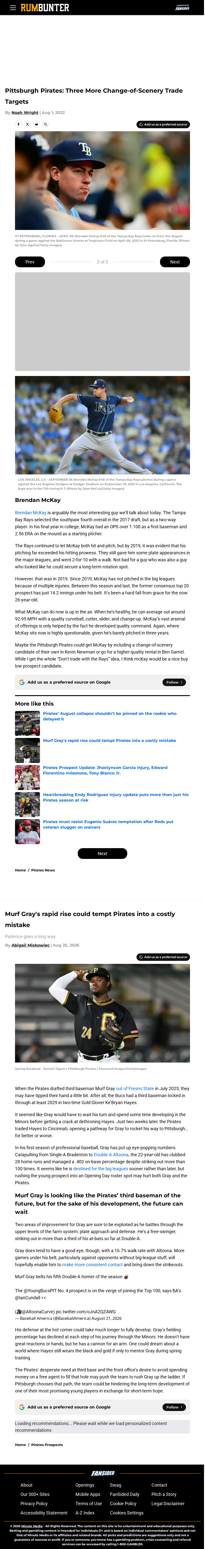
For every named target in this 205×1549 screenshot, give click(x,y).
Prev (30, 262)
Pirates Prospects (47, 1445)
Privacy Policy (34, 1503)
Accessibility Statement (44, 1512)
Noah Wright (25, 112)
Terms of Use (89, 1503)
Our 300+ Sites (35, 1494)
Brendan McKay (30, 512)
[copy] (45, 124)
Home (20, 870)
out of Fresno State (135, 1088)
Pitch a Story (164, 1494)
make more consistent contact (92, 1264)
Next (175, 262)
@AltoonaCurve (37, 1311)
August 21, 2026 (107, 1318)
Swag (115, 1485)
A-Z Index (85, 1512)
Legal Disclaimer (168, 1503)
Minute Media (31, 1526)
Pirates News (43, 870)
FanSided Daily (125, 1494)
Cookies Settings (127, 1512)
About (26, 1485)
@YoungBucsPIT (40, 1290)
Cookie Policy (123, 1503)
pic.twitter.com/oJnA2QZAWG (86, 1311)
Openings (85, 1485)
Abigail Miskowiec (31, 945)
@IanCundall (27, 1297)
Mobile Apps (88, 1494)
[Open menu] (13, 8)
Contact (159, 1485)
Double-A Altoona (111, 1154)
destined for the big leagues (100, 1168)
